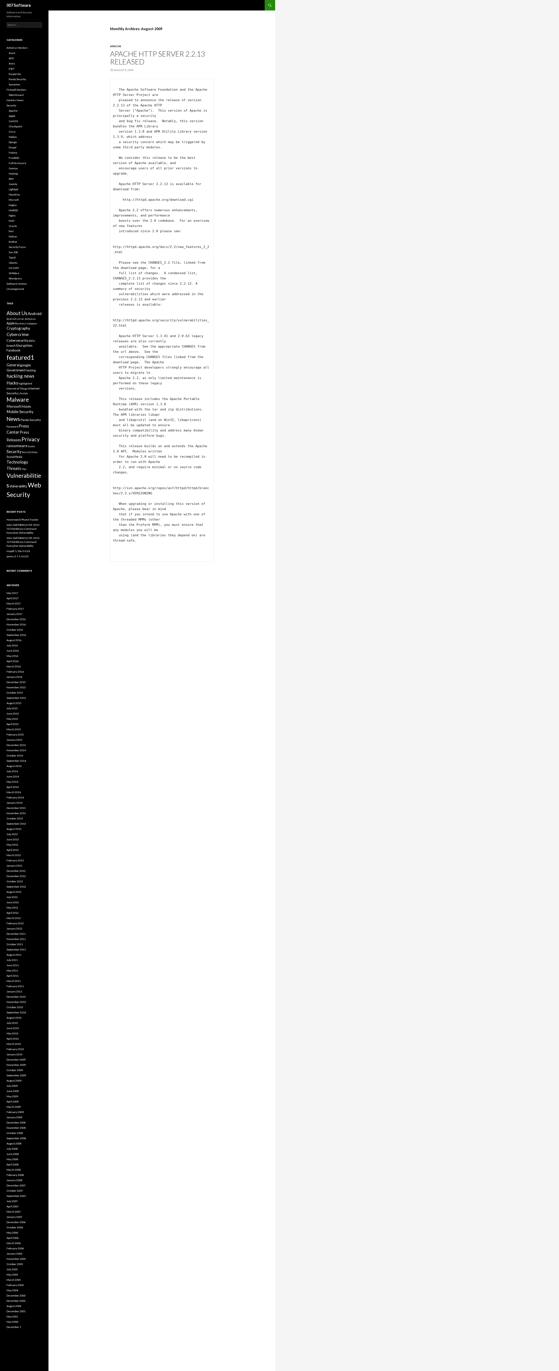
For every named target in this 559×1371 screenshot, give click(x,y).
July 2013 (12, 834)
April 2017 (13, 598)
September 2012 (16, 886)
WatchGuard (16, 95)
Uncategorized (15, 289)
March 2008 (14, 1169)
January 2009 (14, 1117)
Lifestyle (23, 393)
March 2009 (14, 1106)
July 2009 (12, 1085)
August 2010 (14, 1017)
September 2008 (16, 1138)
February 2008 (15, 1175)
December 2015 (16, 682)
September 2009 (16, 1075)
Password (12, 426)
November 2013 (16, 813)
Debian (13, 136)
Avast (12, 53)
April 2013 (13, 850)
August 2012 (14, 891)
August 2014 (14, 766)
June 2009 (13, 1091)
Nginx (12, 215)
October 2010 (15, 1007)
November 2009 (16, 1064)
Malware (18, 399)
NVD (11, 220)
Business (20, 323)
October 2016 (15, 629)
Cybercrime (18, 334)
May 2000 (12, 1321)
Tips (24, 469)
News (13, 419)
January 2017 (14, 614)
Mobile (26, 406)
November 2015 (16, 687)
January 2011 (14, 991)
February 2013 (15, 860)
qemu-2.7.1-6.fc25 (18, 556)
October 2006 (15, 1227)
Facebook (13, 350)
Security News (30, 452)
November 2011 (16, 939)
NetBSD (13, 210)
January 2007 (14, 1217)
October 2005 (15, 1264)
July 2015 (12, 708)
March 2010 (14, 1044)
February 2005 (15, 1285)
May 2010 (12, 1033)
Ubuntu (13, 262)
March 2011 (14, 981)
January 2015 (14, 739)
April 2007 (13, 1206)
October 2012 (15, 881)
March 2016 (14, 666)
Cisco (12, 131)
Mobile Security (20, 411)
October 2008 (15, 1133)
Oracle (13, 226)
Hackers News (15, 100)
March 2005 (14, 1279)
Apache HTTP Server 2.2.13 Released (157, 57)
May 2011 (12, 970)
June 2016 (13, 650)
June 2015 (13, 713)
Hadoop (13, 173)
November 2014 (16, 750)
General (13, 365)
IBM (11, 178)
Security (11, 105)
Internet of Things (17, 388)
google (25, 365)
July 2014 (12, 771)
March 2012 (14, 918)
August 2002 (14, 1306)
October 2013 (15, 818)
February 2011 (15, 986)
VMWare (14, 273)
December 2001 (16, 1311)
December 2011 (16, 933)
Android (34, 313)
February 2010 (15, 1049)
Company (31, 323)
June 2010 (13, 1028)
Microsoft (14, 406)
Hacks (12, 382)
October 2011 (15, 944)
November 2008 (16, 1127)
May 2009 (12, 1096)
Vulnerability (18, 486)
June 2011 (13, 965)
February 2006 (15, 1248)
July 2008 (12, 1148)
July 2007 (12, 1201)
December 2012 (16, 870)
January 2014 (14, 802)
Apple (12, 116)
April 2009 (13, 1101)
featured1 (20, 357)
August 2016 (14, 640)
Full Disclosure (17, 163)
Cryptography (18, 328)
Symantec (14, 84)
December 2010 (16, 996)
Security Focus (17, 247)
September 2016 (16, 635)
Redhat (13, 241)
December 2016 (16, 619)
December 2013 (16, 808)
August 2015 (14, 703)
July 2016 (12, 645)
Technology (17, 461)
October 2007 (15, 1190)
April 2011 (13, 975)
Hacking (31, 370)
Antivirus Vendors (17, 47)
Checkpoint (15, 126)
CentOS (13, 121)
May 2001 (12, 1316)
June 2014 (13, 776)
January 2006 (14, 1253)
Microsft (14, 199)
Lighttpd (13, 189)
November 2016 (16, 624)
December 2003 (16, 1295)
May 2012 (12, 907)
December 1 (14, 1327)
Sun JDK (13, 252)
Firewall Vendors (16, 89)
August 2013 (14, 829)
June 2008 (13, 1154)
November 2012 (16, 876)
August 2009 (14, 1080)
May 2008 (12, 1159)
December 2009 (16, 1059)
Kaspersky (15, 74)
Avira (12, 63)
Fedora (13, 152)
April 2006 (13, 1237)
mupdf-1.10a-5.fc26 (18, 551)
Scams (31, 446)
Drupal (12, 147)
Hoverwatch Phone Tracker (22, 519)
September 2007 (16, 1196)
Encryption (24, 345)
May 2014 (12, 781)
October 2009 (15, 1070)
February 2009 (15, 1112)
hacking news (20, 376)
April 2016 (13, 661)
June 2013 (13, 839)
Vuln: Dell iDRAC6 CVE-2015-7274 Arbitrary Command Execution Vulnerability (23, 528)
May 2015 (12, 718)
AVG (11, 58)
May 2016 (12, 656)
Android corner (15, 318)
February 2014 (15, 797)
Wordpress (15, 278)
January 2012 (14, 928)
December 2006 (16, 1222)
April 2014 (13, 787)
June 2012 (13, 902)
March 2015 (14, 729)
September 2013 (16, 823)
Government (16, 370)
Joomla (13, 184)
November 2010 (16, 1002)
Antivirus (30, 318)
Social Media (14, 457)
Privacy (31, 439)
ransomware (17, 446)
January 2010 (14, 1054)
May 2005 (12, 1274)
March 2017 (14, 603)
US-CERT (14, 268)
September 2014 (16, 760)
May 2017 (12, 593)
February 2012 (15, 923)
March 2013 (14, 855)
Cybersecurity (17, 340)
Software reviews (17, 283)
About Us (17, 313)
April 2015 (13, 724)
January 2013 (14, 865)
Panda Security (17, 79)
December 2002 (16, 1300)
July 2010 (12, 1023)
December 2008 (16, 1122)
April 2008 (13, 1164)
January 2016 (14, 677)
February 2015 (15, 734)
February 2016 (15, 671)
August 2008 (14, 1143)
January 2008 (14, 1180)
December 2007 (16, 1185)
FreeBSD (14, 157)
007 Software (19, 5)
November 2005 (16, 1258)
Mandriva (14, 194)
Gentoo (13, 168)
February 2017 (15, 608)
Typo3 (12, 257)
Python (13, 236)
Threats (14, 468)
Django (13, 142)
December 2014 (16, 745)
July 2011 (12, 960)
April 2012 (13, 912)
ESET (12, 68)
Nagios (13, 205)
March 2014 (14, 792)
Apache (115, 46)
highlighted (25, 383)
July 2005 (12, 1269)
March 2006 (14, 1243)
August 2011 (14, 954)
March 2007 (14, 1211)
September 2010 (16, 1012)
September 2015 (16, 697)
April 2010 (13, 1038)
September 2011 (16, 949)
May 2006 (12, 1232)
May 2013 (12, 844)
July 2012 (12, 897)
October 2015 (15, 692)
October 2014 (15, 755)
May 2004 (12, 1290)
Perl (11, 231)
